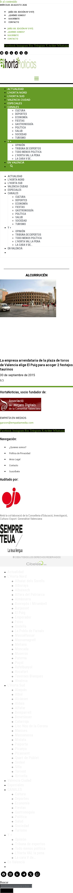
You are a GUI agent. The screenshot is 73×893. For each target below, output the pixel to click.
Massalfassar (25, 635)
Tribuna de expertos (28, 148)
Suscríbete (13, 18)
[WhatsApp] (26, 53)
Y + (9, 141)
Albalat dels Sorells (30, 581)
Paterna (21, 658)
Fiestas (20, 120)
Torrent (20, 771)
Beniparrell (23, 712)
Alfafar (20, 708)
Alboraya (21, 585)
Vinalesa (21, 680)
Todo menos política (28, 151)
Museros (21, 653)
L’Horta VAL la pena (29, 853)
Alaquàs (21, 689)
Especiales (14, 103)
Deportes (21, 113)
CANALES (14, 789)
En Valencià (15, 162)
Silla (18, 767)
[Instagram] (6, 53)
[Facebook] (1, 53)
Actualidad (15, 89)
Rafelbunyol (23, 667)
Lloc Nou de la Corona (31, 726)
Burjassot (22, 608)
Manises (21, 730)
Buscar (11, 166)
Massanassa (24, 735)
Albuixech (22, 590)
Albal (19, 694)
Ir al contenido (8, 1)
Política (20, 127)
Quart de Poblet (27, 757)
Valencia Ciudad (18, 99)
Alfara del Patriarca (30, 594)
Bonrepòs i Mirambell (31, 603)
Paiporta (21, 744)
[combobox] (16, 886)
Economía (21, 117)
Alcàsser (21, 699)
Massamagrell (25, 640)
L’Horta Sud (16, 96)
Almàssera (23, 599)
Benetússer (23, 717)
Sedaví (20, 762)
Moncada (21, 649)
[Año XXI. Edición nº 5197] (21, 12)
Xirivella (21, 776)
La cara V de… (23, 158)
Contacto (13, 22)
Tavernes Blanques (29, 676)
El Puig (20, 612)
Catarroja (22, 721)
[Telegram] (16, 53)
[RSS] (11, 53)
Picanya (21, 748)
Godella (20, 626)
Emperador (23, 617)
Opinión (20, 145)
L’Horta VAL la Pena (27, 155)
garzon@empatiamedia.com (17, 422)
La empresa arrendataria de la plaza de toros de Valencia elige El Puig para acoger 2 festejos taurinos (36, 364)
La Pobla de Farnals (29, 631)
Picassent (22, 753)
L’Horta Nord (17, 92)
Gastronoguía (24, 124)
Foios (19, 621)
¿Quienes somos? (17, 15)
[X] (21, 53)
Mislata (20, 739)
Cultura (20, 110)
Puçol (19, 662)
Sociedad (21, 134)
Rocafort (21, 671)
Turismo (20, 137)
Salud (19, 130)
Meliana (21, 644)
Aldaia (19, 703)
